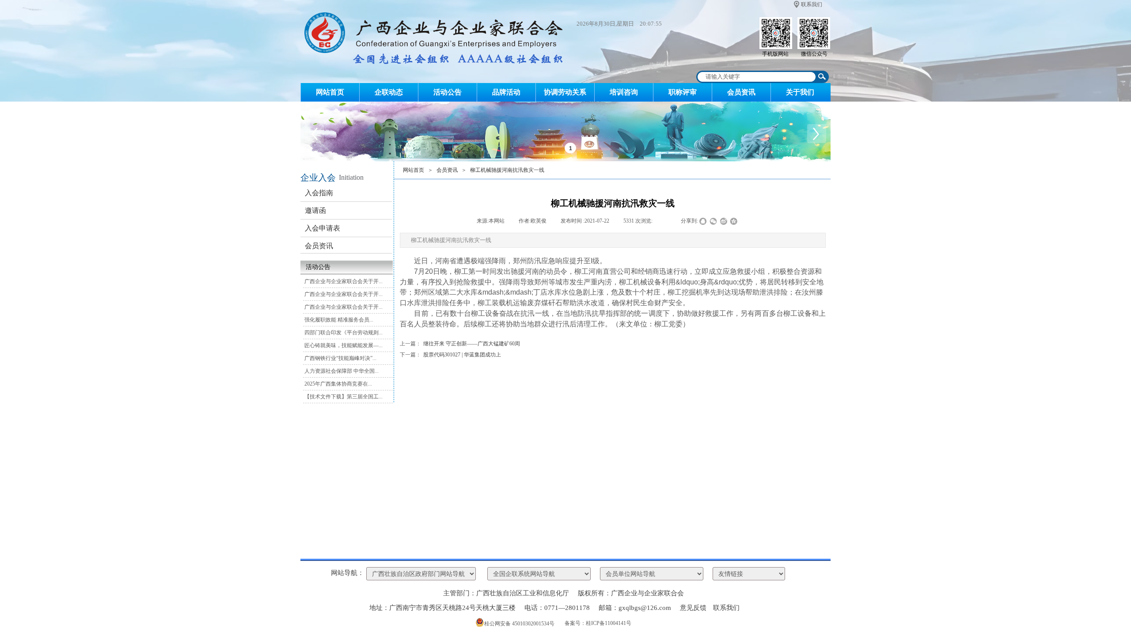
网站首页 (330, 92)
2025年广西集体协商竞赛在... (338, 384)
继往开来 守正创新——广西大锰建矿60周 (460, 344)
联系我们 (811, 4)
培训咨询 (624, 92)
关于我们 (800, 92)
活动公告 (447, 92)
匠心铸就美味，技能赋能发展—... (343, 345)
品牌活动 (506, 92)
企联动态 (389, 92)
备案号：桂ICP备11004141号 (598, 623)
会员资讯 (741, 92)
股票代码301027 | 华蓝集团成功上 (450, 355)
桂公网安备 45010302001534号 (519, 624)
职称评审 (682, 92)
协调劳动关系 (565, 92)
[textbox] (756, 77)
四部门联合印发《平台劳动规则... (343, 332)
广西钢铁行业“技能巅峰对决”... (340, 358)
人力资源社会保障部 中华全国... (341, 371)
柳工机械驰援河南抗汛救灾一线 (507, 170)
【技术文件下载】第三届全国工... (343, 397)
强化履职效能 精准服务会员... (338, 320)
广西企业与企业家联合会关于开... (343, 281)
